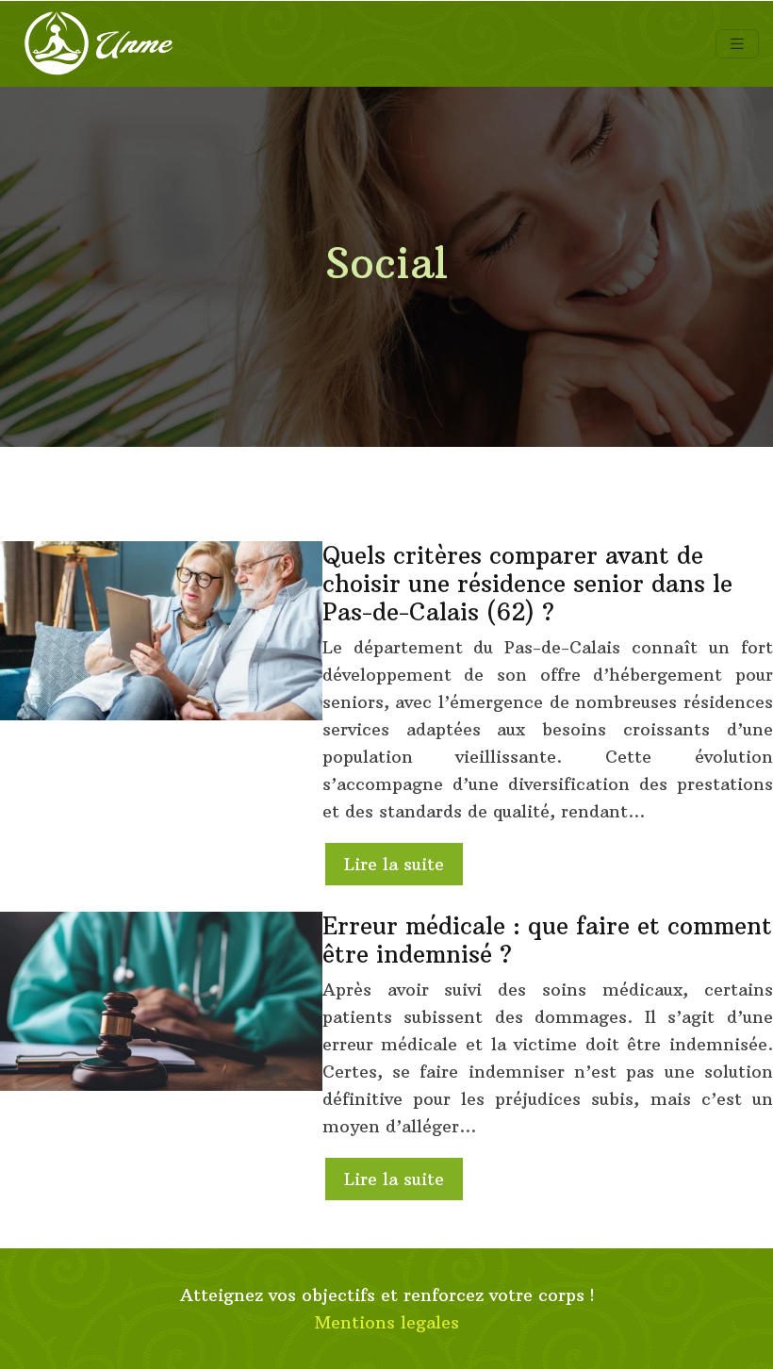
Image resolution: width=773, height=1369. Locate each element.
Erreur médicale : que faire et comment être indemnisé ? (547, 940)
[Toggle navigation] (737, 43)
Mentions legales (387, 1322)
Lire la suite (394, 864)
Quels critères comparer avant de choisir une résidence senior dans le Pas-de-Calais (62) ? (527, 583)
